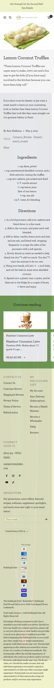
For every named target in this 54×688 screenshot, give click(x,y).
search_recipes (20, 141)
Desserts (37, 137)
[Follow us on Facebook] (6, 476)
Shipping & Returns (13, 395)
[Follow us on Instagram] (13, 476)
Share (6, 147)
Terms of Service (12, 406)
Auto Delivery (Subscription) (37, 398)
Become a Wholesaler (36, 419)
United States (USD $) (15, 531)
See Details (27, 8)
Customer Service (12, 389)
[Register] (46, 519)
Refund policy (10, 412)
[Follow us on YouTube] (6, 482)
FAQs (33, 427)
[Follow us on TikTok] (13, 482)
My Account (36, 391)
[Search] (10, 17)
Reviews (34, 432)
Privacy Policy (11, 400)
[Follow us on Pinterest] (19, 476)
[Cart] (49, 17)
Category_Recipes (22, 137)
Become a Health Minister (39, 408)
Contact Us (9, 383)
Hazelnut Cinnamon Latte (20, 335)
